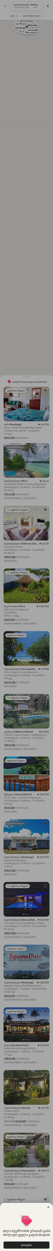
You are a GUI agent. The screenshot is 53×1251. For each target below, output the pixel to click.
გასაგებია (26, 1245)
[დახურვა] (48, 1207)
